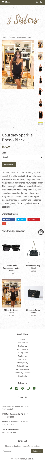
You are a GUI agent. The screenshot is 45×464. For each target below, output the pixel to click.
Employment (22, 356)
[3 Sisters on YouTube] (34, 388)
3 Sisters (29, 458)
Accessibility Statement (23, 372)
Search (22, 339)
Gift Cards (22, 359)
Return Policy (22, 349)
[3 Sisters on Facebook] (16, 388)
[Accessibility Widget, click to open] (41, 232)
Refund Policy (22, 366)
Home (4, 37)
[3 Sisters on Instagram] (28, 388)
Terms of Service (22, 369)
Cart (41, 2)
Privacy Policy (22, 362)
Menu (7, 2)
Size (4, 152)
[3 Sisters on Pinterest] (22, 388)
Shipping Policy (22, 352)
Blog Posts (22, 376)
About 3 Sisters (22, 342)
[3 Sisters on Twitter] (11, 388)
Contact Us (22, 346)
